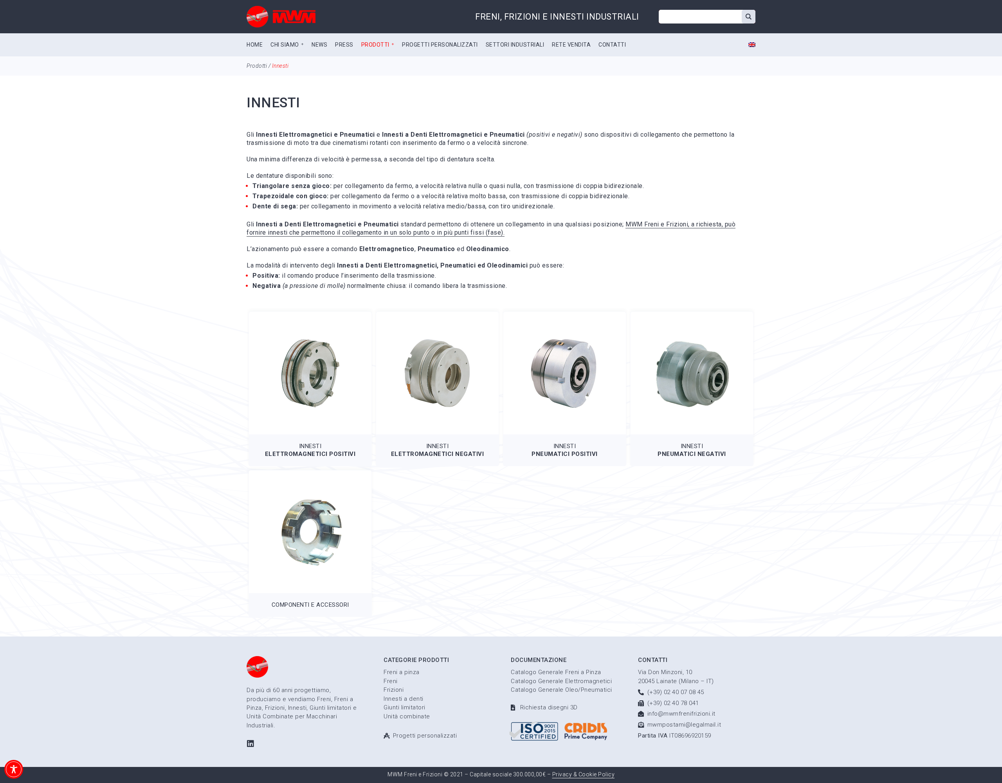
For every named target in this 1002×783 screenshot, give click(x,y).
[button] (287, 44)
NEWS (319, 45)
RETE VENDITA (571, 45)
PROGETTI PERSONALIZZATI (440, 45)
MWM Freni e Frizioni (656, 224)
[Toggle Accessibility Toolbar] (14, 769)
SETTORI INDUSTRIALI (515, 45)
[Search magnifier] (748, 17)
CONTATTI (612, 45)
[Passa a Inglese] (751, 45)
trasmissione (266, 142)
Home (255, 45)
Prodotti (257, 66)
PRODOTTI (375, 45)
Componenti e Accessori (310, 604)
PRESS (344, 45)
